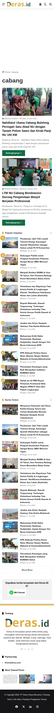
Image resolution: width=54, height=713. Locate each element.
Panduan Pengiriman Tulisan (35, 699)
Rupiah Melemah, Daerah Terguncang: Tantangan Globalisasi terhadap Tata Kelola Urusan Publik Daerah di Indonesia (35, 309)
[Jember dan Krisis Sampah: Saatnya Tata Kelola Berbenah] (10, 327)
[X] (25, 649)
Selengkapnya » (13, 153)
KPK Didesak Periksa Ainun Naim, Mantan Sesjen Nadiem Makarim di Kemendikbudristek (35, 356)
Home (7, 72)
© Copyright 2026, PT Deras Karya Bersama (22, 695)
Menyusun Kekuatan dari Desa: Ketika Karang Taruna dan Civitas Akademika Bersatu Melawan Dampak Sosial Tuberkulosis (35, 412)
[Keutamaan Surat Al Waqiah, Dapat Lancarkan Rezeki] (10, 678)
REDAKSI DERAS (11, 119)
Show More (27, 570)
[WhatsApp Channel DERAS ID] (17, 592)
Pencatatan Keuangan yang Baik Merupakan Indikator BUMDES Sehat (33, 370)
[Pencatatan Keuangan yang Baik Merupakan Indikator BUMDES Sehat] (10, 370)
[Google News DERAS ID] (38, 592)
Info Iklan (17, 699)
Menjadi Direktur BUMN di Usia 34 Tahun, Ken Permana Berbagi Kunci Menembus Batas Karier (36, 275)
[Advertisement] (27, 38)
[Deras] (18, 4)
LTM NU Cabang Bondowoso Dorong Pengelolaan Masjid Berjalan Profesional (21, 197)
